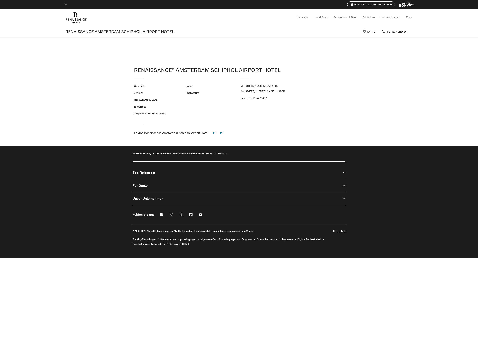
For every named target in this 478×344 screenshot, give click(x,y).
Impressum (192, 92)
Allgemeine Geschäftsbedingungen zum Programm (226, 239)
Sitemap (174, 244)
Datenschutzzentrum (267, 239)
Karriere (164, 239)
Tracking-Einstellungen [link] (144, 239)
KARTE (371, 31)
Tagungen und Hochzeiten (149, 113)
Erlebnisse (368, 17)
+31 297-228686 (397, 31)
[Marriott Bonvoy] (404, 4)
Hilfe (184, 244)
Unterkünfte (321, 17)
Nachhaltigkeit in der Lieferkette (149, 244)
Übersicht (302, 17)
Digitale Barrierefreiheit (309, 239)
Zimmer (138, 92)
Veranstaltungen (390, 17)
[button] (371, 4)
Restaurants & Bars (344, 17)
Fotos (409, 17)
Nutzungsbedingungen (184, 239)
